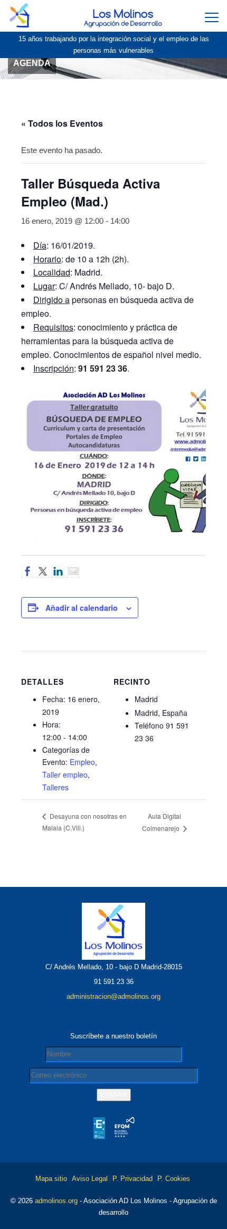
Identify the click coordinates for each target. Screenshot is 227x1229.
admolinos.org (56, 1201)
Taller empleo (65, 774)
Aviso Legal (90, 1179)
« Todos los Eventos (62, 123)
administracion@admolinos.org (113, 996)
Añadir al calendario (81, 607)
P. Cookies (173, 1179)
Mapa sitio (51, 1179)
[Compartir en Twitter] (42, 571)
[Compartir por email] (73, 571)
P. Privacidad (132, 1179)
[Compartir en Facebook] (27, 571)
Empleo (82, 762)
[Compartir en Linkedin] (58, 571)
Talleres (55, 787)
